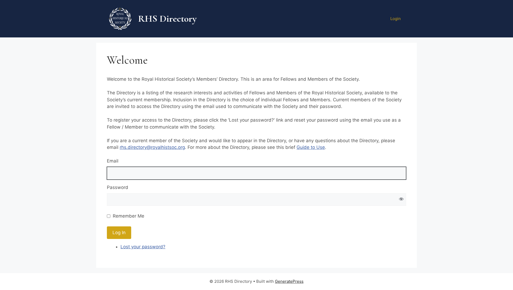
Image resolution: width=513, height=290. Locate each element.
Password (117, 187)
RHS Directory (167, 18)
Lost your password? (143, 246)
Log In (119, 232)
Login (395, 18)
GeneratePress (289, 281)
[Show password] (401, 199)
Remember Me (128, 216)
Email (112, 161)
